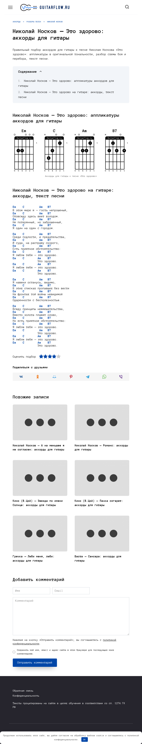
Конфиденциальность (26, 695)
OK (84, 739)
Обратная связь (23, 690)
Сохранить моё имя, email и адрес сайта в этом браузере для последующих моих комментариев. (65, 652)
